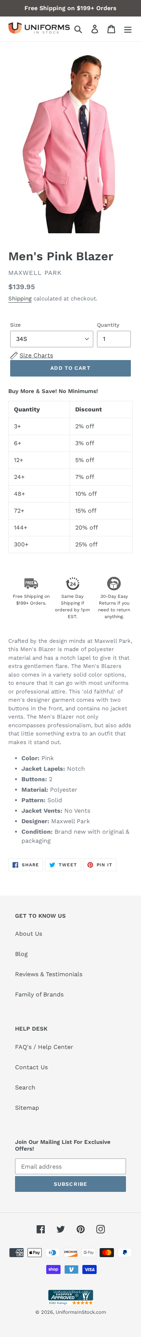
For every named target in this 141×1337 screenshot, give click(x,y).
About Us (28, 933)
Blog (21, 953)
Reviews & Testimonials (48, 974)
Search (25, 1087)
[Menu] (128, 29)
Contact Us (31, 1067)
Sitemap (27, 1107)
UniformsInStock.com (81, 1312)
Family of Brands (39, 994)
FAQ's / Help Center (44, 1046)
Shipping (20, 298)
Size (15, 325)
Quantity (108, 325)
